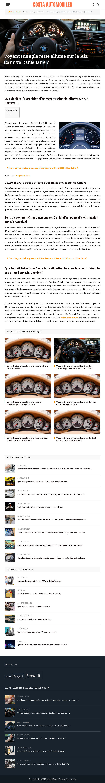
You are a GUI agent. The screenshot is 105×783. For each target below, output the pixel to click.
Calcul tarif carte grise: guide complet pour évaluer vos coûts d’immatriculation (51, 558)
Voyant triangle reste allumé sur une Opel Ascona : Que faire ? (43, 713)
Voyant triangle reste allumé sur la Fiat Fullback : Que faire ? (76, 403)
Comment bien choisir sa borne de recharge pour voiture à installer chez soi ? (51, 494)
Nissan (8, 676)
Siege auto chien (23, 175)
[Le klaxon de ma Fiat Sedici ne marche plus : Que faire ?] (10, 738)
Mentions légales (51, 779)
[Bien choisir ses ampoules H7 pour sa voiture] (10, 631)
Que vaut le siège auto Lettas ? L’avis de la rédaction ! (40, 581)
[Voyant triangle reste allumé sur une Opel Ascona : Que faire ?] (10, 712)
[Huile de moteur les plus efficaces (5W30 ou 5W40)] (10, 593)
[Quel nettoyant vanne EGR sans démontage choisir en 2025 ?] (10, 481)
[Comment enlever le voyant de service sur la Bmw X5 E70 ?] (10, 763)
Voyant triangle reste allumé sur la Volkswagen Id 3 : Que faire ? (24, 403)
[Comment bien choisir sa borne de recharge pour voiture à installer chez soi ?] (10, 493)
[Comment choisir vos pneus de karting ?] (10, 618)
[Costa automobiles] (52, 4)
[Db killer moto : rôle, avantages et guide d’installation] (10, 506)
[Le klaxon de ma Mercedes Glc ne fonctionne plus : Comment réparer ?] (10, 699)
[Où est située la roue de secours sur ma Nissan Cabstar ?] (10, 750)
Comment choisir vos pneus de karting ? (35, 619)
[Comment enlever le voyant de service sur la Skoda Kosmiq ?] (10, 725)
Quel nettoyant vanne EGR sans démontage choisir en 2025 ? (43, 481)
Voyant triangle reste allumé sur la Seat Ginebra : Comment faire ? (76, 439)
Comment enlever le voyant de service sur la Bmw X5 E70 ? (43, 764)
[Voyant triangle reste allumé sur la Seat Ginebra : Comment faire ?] (77, 422)
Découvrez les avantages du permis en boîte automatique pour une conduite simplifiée (54, 468)
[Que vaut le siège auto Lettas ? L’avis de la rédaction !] (10, 580)
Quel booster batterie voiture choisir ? (34, 606)
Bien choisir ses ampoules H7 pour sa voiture (37, 632)
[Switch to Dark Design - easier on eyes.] (93, 4)
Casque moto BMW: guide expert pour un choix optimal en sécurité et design (50, 545)
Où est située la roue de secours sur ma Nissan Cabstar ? (41, 751)
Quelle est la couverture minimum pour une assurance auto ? (43, 644)
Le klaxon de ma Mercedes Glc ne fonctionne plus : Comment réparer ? (48, 700)
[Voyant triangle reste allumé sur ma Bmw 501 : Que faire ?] (28, 350)
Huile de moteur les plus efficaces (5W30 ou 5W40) (39, 594)
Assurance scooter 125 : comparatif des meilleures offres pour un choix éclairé (51, 532)
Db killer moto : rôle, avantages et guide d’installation (40, 507)
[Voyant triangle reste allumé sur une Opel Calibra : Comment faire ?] (28, 422)
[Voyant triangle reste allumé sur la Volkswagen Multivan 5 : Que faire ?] (77, 350)
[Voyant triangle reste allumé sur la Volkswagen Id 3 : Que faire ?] (28, 386)
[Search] (97, 4)
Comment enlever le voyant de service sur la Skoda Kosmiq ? (43, 725)
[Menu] (8, 4)
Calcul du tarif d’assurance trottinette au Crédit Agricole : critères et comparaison (52, 519)
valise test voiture (69, 317)
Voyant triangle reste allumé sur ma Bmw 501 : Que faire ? (27, 367)
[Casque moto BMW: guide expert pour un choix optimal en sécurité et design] (10, 544)
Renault (33, 675)
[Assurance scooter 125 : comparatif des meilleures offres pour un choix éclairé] (10, 532)
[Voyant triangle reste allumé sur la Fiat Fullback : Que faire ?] (77, 386)
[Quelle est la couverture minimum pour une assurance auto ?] (10, 644)
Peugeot (18, 676)
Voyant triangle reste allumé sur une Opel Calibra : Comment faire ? (27, 439)
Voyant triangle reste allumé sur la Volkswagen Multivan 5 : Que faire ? (74, 367)
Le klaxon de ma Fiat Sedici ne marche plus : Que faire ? (41, 738)
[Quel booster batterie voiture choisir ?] (10, 606)
